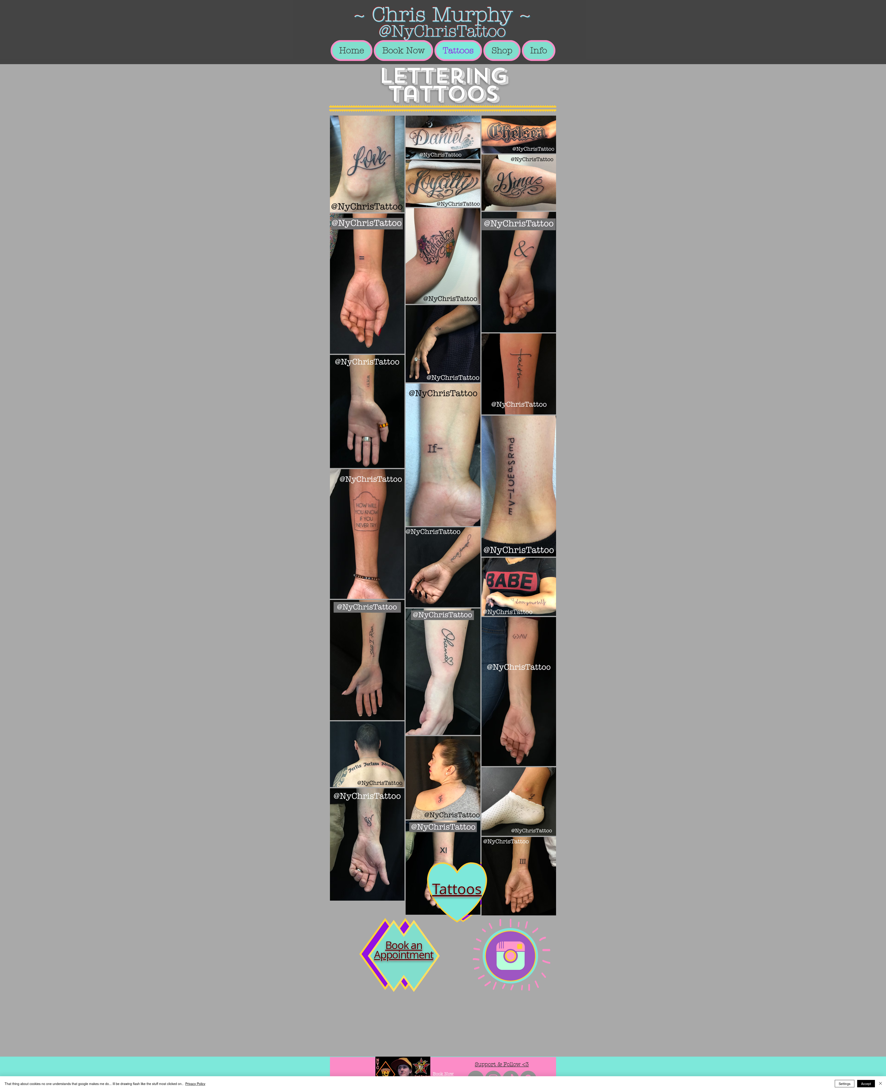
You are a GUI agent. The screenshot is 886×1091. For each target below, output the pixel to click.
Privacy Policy (195, 1083)
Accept (866, 1083)
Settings (844, 1083)
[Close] (880, 1083)
